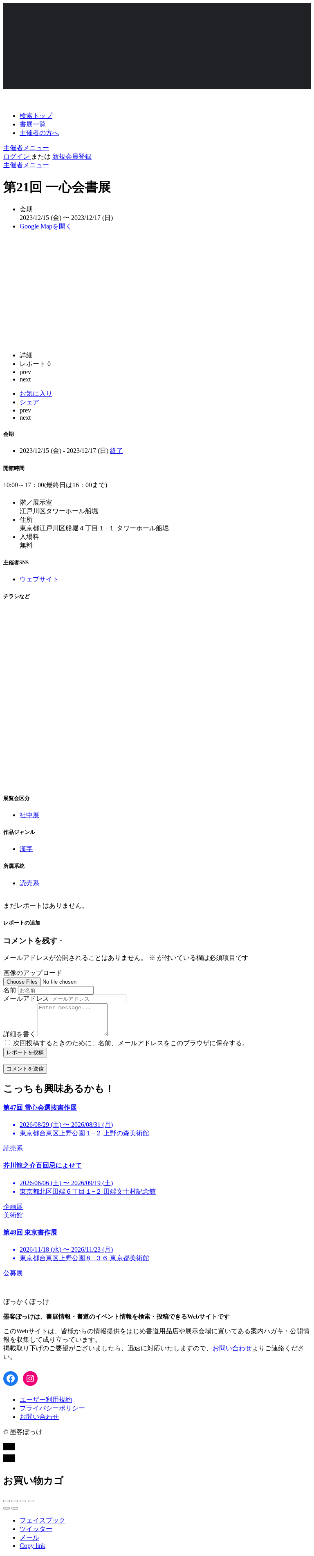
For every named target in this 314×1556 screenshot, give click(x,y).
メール (29, 1537)
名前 (9, 989)
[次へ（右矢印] (14, 1508)
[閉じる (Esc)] (6, 1501)
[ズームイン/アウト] (31, 1501)
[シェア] (14, 1501)
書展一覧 (33, 124)
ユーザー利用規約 (46, 1399)
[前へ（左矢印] (6, 1508)
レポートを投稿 (25, 1052)
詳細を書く (19, 1034)
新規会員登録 (72, 156)
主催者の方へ (39, 132)
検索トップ (36, 115)
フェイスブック (42, 1520)
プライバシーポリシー (52, 1408)
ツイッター (36, 1528)
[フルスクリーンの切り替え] (23, 1501)
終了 (116, 450)
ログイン (17, 156)
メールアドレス (26, 998)
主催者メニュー (26, 147)
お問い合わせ (232, 1348)
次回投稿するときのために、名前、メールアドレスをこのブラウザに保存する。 (131, 1043)
